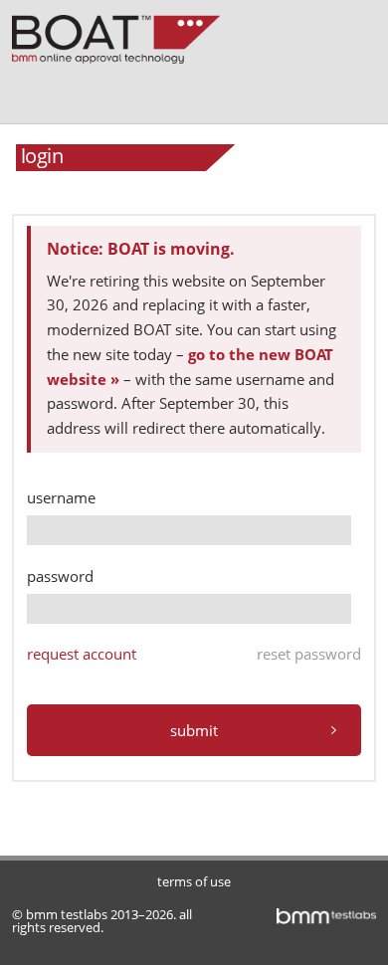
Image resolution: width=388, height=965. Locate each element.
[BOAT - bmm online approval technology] (121, 36)
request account (81, 654)
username (61, 497)
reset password (309, 654)
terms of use (194, 881)
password (60, 576)
